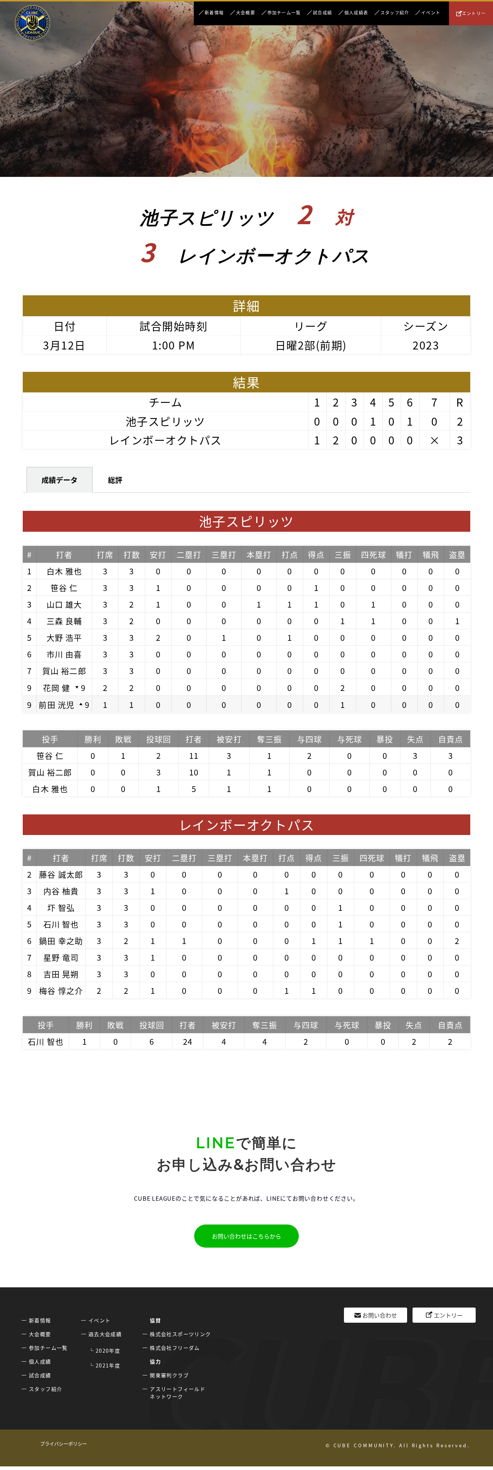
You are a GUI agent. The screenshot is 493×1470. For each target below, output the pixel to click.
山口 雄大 (64, 604)
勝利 (92, 738)
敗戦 (123, 738)
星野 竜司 (61, 957)
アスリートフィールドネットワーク (177, 1392)
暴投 (384, 738)
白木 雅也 (64, 571)
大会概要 (245, 12)
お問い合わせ (379, 1315)
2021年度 (108, 1365)
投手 (50, 738)
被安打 (229, 738)
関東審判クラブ (169, 1375)
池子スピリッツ (165, 421)
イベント (430, 12)
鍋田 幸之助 (61, 940)
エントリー (474, 13)
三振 (343, 554)
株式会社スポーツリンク (180, 1334)
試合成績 (322, 12)
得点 (316, 554)
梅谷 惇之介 (61, 990)
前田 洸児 (56, 704)
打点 (290, 554)
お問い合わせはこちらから (246, 1236)
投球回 (158, 738)
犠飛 (431, 554)
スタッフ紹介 (394, 12)
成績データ (60, 480)
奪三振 (269, 738)
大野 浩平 (64, 637)
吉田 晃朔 (61, 973)
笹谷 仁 (64, 587)
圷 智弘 (60, 907)
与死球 (349, 738)
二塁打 (188, 554)
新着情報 (214, 12)
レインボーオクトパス (165, 440)
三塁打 (223, 554)
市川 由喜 (64, 654)
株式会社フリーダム (175, 1347)
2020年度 (108, 1350)
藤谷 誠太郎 (61, 874)
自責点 (450, 738)
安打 (158, 554)
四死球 (373, 554)
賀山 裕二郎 (64, 670)
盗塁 (457, 554)
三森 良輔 (64, 620)
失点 (415, 738)
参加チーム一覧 (284, 12)
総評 (115, 480)
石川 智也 (61, 924)
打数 (131, 554)
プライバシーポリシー (63, 1443)
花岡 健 (56, 687)
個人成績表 (356, 12)
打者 (64, 554)
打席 (105, 554)
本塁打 (259, 554)
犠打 (404, 554)
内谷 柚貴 (61, 890)
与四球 (309, 738)
